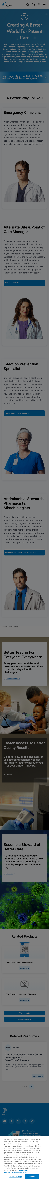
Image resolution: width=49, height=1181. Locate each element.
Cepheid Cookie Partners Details (15, 1172)
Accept (32, 1177)
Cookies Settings (15, 1177)
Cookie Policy (24, 1170)
